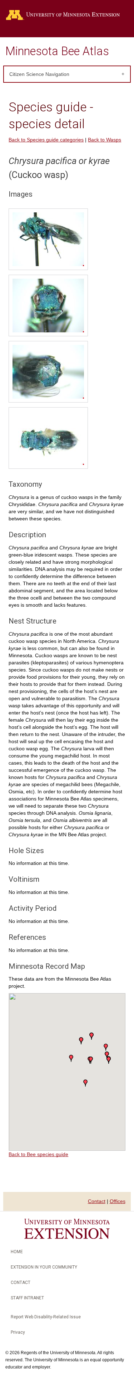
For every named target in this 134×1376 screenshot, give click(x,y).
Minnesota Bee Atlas (57, 51)
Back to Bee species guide (38, 1154)
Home (17, 1251)
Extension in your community (44, 1267)
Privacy (18, 1332)
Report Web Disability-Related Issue (46, 1316)
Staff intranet (27, 1297)
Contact (96, 1201)
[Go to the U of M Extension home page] (67, 15)
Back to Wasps (104, 140)
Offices (117, 1201)
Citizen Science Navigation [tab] (39, 74)
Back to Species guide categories (46, 140)
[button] (71, 1058)
